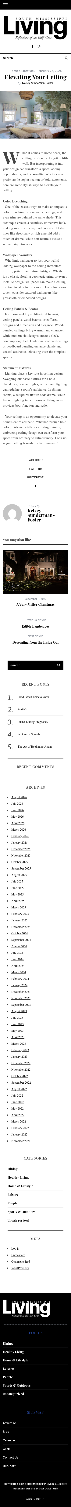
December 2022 (20, 1063)
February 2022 (20, 1128)
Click (6, 1449)
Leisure (13, 1195)
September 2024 (21, 940)
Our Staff (9, 1466)
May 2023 (17, 1030)
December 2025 (20, 849)
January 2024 (19, 985)
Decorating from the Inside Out (35, 639)
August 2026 (19, 797)
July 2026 (17, 803)
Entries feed (18, 1255)
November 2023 (20, 998)
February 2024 (20, 979)
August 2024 (19, 946)
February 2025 (20, 914)
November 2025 (20, 855)
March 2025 (18, 907)
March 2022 (18, 1121)
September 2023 (21, 1005)
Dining (13, 1169)
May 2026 (17, 816)
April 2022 (17, 1115)
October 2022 (19, 1076)
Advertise (9, 1423)
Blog (6, 1432)
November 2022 (20, 1069)
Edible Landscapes (35, 623)
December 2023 (20, 992)
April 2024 (17, 966)
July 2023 (17, 1017)
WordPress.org (20, 1268)
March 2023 (18, 1043)
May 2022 (17, 1108)
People (13, 1203)
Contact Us (10, 1457)
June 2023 (17, 1024)
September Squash (29, 734)
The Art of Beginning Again (35, 746)
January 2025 (19, 920)
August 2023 (19, 1011)
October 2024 (19, 933)
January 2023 (19, 1056)
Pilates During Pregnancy (33, 722)
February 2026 (20, 836)
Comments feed (20, 1261)
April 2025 (17, 901)
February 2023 (20, 1050)
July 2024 (17, 953)
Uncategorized (18, 1220)
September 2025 (21, 868)
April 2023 (17, 1037)
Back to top (33, 1499)
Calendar (9, 1440)
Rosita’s (22, 709)
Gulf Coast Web (48, 1488)
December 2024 (20, 927)
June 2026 (17, 810)
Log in (15, 1248)
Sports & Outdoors (21, 1212)
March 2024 (18, 972)
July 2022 (17, 1095)
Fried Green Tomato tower (33, 697)
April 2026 (17, 823)
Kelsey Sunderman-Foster (37, 83)
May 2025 (17, 894)
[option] (35, 578)
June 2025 (17, 888)
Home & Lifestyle (21, 71)
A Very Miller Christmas (35, 604)
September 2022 (21, 1082)
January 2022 (19, 1134)
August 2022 (19, 1089)
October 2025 (19, 862)
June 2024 (17, 959)
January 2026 (19, 842)
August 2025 (19, 875)
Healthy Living (18, 1177)
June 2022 (17, 1102)
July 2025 (17, 881)
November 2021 (20, 1141)
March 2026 (18, 829)
